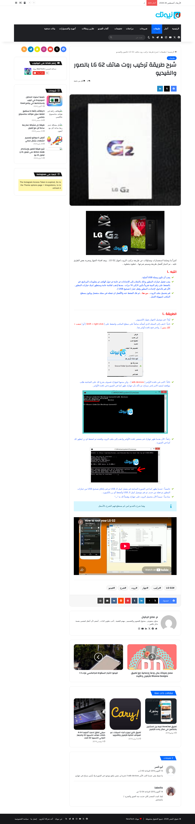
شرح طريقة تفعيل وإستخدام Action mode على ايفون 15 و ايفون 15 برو (32, 152)
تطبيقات (156, 29)
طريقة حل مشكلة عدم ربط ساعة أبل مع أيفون (33, 126)
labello (159, 787)
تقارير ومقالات (88, 29)
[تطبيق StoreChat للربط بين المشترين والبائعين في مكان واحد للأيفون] (161, 711)
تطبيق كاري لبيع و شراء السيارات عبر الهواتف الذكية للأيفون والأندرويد (125, 734)
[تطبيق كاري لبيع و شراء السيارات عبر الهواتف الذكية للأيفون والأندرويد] (125, 714)
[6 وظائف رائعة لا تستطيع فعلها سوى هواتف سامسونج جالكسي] (54, 115)
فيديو (111, 587)
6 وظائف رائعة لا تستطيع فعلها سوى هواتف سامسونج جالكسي (32, 114)
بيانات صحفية (49, 29)
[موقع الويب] (156, 628)
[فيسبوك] (174, 89)
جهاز (144, 587)
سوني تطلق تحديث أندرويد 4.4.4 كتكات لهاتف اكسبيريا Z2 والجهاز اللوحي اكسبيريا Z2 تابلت (91, 735)
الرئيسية (175, 29)
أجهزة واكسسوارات (67, 29)
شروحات (144, 29)
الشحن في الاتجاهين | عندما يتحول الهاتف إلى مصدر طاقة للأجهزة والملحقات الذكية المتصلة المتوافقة (105, 3)
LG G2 (169, 587)
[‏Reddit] (121, 601)
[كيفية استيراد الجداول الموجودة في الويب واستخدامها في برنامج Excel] (54, 101)
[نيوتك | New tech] (168, 15)
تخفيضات (118, 29)
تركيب (156, 587)
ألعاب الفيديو (103, 29)
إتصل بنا (34, 819)
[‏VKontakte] (114, 601)
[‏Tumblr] (134, 601)
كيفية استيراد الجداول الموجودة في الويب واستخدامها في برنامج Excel (32, 100)
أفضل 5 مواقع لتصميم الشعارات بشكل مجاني (35, 139)
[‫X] (167, 89)
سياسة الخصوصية (22, 819)
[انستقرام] (139, 628)
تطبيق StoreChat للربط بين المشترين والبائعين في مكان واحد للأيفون (161, 728)
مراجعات (130, 29)
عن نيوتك (58, 819)
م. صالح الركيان (149, 617)
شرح (122, 587)
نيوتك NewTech (132, 819)
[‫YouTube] (142, 628)
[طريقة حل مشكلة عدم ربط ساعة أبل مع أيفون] (54, 129)
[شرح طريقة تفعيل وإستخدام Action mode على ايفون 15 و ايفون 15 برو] (54, 152)
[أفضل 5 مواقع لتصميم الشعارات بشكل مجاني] (54, 140)
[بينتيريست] (128, 601)
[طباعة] (100, 601)
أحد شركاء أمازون (46, 819)
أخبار (166, 29)
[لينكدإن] (160, 89)
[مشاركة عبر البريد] (107, 601)
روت (133, 587)
